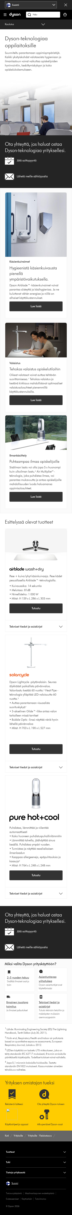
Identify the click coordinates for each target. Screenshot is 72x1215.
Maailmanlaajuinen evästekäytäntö (39, 1193)
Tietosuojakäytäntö (14, 1193)
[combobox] (31, 4)
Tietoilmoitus (40, 1199)
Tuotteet (10, 1151)
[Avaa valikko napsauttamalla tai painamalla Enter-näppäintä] (5, 14)
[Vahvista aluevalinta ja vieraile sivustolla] (65, 4)
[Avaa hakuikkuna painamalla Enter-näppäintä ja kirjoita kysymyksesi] (43, 15)
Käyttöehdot (27, 1199)
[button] (12, 1183)
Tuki (8, 1162)
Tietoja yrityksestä (15, 1172)
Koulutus (9, 24)
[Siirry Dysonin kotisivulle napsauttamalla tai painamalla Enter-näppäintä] (14, 15)
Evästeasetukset (12, 1199)
